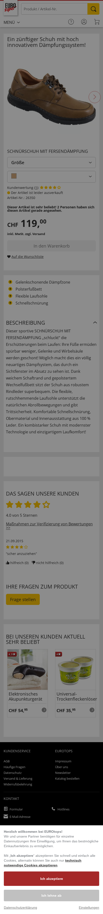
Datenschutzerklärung (20, 907)
